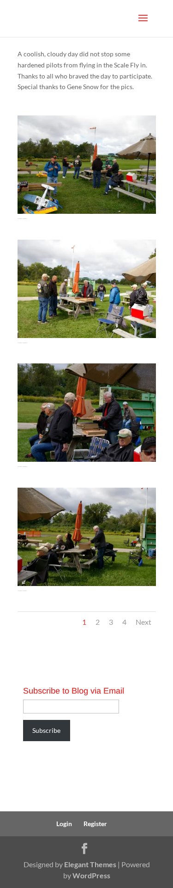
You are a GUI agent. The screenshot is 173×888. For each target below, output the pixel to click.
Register (95, 824)
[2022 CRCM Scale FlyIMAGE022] (87, 461)
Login (64, 824)
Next (143, 621)
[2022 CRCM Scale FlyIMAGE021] (87, 586)
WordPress (91, 875)
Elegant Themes (90, 864)
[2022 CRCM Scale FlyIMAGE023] (87, 338)
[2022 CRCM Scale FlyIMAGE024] (87, 213)
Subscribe (46, 730)
